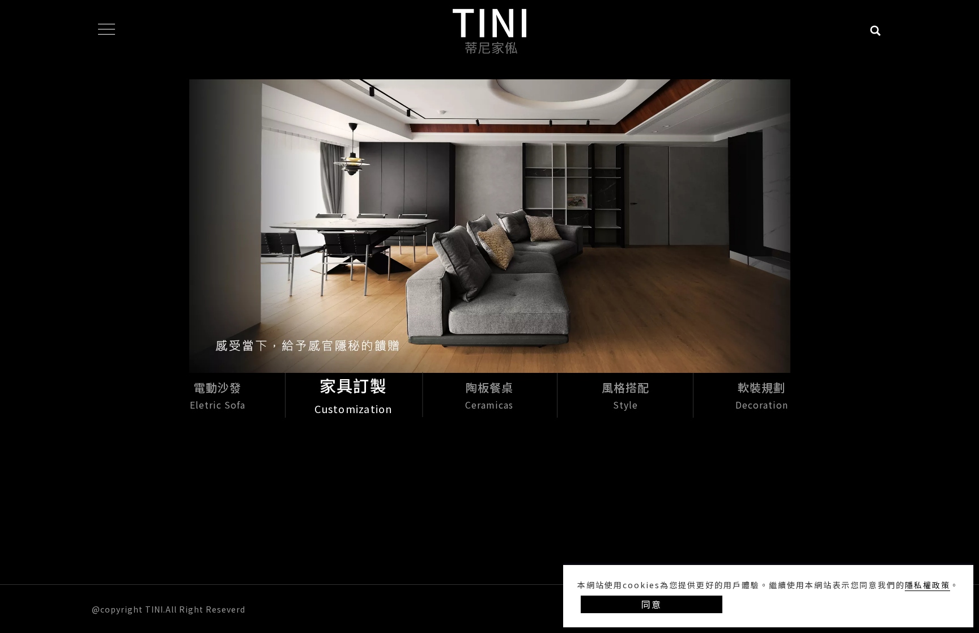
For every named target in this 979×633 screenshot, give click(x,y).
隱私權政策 (927, 584)
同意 (651, 604)
